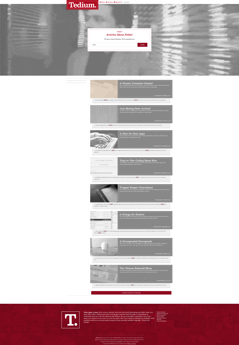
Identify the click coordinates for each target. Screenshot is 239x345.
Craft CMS (119, 341)
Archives (110, 2)
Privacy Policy (160, 316)
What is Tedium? (161, 312)
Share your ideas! (161, 315)
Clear (142, 45)
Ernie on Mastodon (161, 321)
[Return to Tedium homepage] (82, 5)
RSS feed (159, 319)
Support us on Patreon (162, 313)
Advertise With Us (161, 318)
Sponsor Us (118, 2)
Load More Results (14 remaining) (131, 293)
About (103, 2)
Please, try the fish (132, 343)
